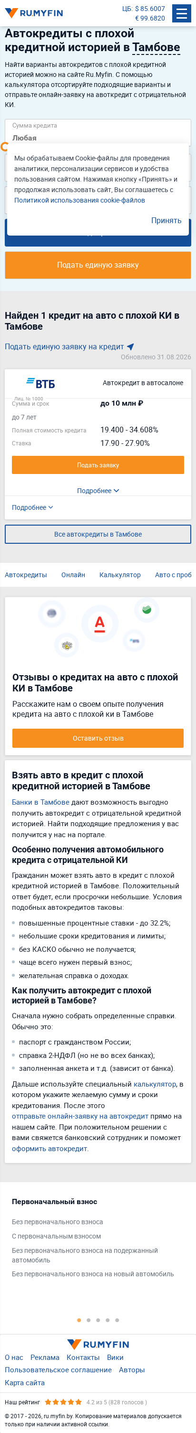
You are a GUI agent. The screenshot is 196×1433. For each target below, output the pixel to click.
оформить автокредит (49, 1148)
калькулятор (155, 1083)
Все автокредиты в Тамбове (98, 534)
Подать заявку (98, 465)
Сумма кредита (34, 125)
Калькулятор (120, 574)
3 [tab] (98, 1320)
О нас (14, 1357)
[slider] (5, 146)
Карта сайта (25, 1382)
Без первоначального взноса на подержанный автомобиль (85, 1255)
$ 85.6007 (150, 8)
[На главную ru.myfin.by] (98, 1344)
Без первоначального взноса (57, 1221)
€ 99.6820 (150, 17)
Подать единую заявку (98, 264)
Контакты (83, 1357)
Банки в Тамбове (40, 802)
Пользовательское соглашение (58, 1369)
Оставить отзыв (98, 738)
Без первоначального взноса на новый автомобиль (93, 1273)
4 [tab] (107, 1320)
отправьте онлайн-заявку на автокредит (80, 1116)
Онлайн (73, 574)
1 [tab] (79, 1320)
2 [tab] (88, 1320)
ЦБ (126, 8)
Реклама (44, 1357)
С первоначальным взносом (56, 1235)
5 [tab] (117, 1320)
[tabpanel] (93, 1239)
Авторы (132, 1369)
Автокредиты (26, 574)
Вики (115, 1357)
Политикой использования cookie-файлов (79, 200)
